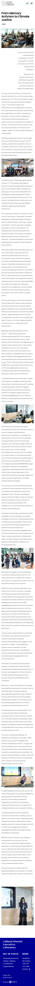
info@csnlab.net (8, 966)
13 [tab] (26, 918)
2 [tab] (4, 918)
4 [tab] (8, 918)
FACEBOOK (26, 958)
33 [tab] (16, 921)
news (4, 24)
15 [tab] (30, 918)
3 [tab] (6, 918)
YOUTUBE (25, 966)
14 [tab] (28, 918)
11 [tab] (22, 918)
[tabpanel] (17, 906)
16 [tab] (32, 918)
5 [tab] (10, 918)
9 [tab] (18, 918)
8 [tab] (16, 918)
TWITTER (25, 964)
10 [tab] (20, 918)
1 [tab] (2, 918)
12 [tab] (24, 918)
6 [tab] (12, 918)
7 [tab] (14, 918)
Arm (27, 3)
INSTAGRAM (26, 961)
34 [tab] (18, 921)
